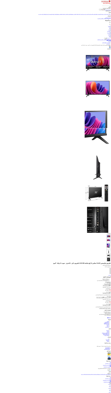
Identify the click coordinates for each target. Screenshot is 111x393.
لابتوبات (108, 331)
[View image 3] (108, 244)
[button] (55, 271)
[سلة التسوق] (102, 9)
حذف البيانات (107, 327)
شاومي (106, 17)
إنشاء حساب (104, 8)
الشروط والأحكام (106, 323)
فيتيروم (108, 332)
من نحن (108, 326)
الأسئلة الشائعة (107, 322)
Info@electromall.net (107, 349)
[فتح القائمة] (109, 1)
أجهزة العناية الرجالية (106, 333)
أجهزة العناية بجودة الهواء (100, 374)
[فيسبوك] (110, 40)
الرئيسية (109, 41)
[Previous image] (110, 49)
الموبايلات (107, 330)
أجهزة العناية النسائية (106, 334)
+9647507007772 (107, 348)
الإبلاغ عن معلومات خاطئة (106, 285)
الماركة (110, 18)
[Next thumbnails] (108, 233)
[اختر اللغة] (100, 9)
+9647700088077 (107, 347)
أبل (110, 17)
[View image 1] (108, 236)
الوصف (106, 308)
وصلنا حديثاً (107, 18)
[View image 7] (108, 259)
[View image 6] (108, 256)
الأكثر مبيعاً (103, 18)
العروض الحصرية (99, 18)
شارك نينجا (107, 339)
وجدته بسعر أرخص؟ (106, 284)
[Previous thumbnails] (110, 233)
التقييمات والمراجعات (102, 308)
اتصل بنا (108, 324)
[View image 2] (108, 240)
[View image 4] (108, 248)
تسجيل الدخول (108, 8)
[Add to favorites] (110, 46)
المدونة (108, 321)
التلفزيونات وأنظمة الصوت (106, 42)
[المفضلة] (104, 9)
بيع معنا (108, 325)
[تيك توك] (108, 40)
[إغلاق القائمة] (110, 22)
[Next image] (108, 49)
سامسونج (108, 17)
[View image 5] (108, 252)
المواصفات (109, 308)
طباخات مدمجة (106, 335)
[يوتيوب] (107, 40)
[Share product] (110, 47)
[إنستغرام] (109, 40)
